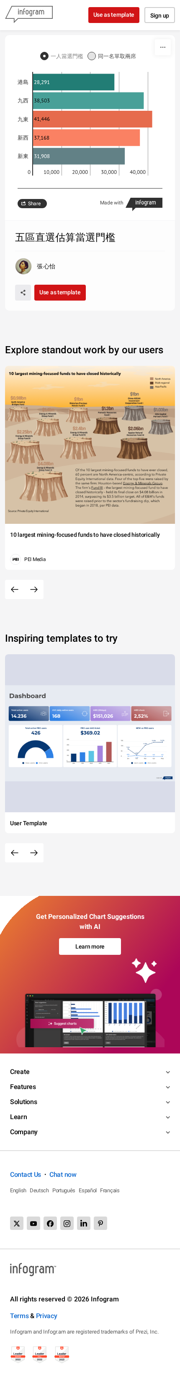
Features (23, 1087)
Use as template (114, 14)
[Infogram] (29, 15)
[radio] (63, 56)
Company (24, 1132)
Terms (19, 1316)
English (18, 1190)
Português (63, 1190)
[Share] (23, 293)
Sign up (159, 15)
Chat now (63, 1174)
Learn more (90, 946)
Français (110, 1190)
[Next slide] (34, 589)
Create (19, 1072)
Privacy (46, 1316)
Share (34, 204)
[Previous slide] (15, 589)
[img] (73, 82)
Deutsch (39, 1190)
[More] (163, 47)
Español (88, 1190)
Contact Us (25, 1174)
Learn (18, 1117)
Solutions (23, 1102)
